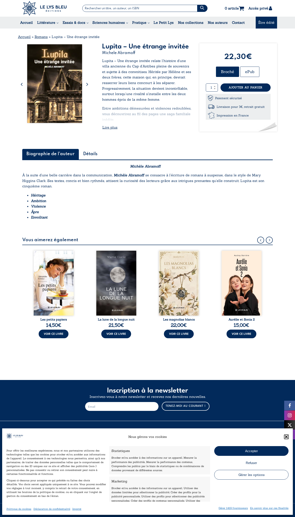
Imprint (76, 509)
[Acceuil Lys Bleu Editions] (44, 8)
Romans (41, 37)
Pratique (139, 22)
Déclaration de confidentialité (51, 509)
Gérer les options (251, 475)
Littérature (46, 22)
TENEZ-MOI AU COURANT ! (186, 406)
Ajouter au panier (245, 87)
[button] (286, 437)
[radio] (227, 72)
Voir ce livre (53, 334)
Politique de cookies (18, 509)
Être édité (266, 22)
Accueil (26, 22)
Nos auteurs (218, 22)
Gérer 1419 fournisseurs (233, 508)
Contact (238, 22)
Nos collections (190, 22)
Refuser (251, 463)
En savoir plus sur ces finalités (269, 508)
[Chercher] (202, 8)
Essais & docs (74, 22)
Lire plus (109, 127)
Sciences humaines (108, 22)
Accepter (251, 451)
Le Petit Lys (164, 22)
